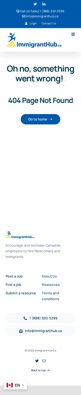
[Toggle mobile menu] (73, 34)
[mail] (44, 360)
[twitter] (37, 360)
